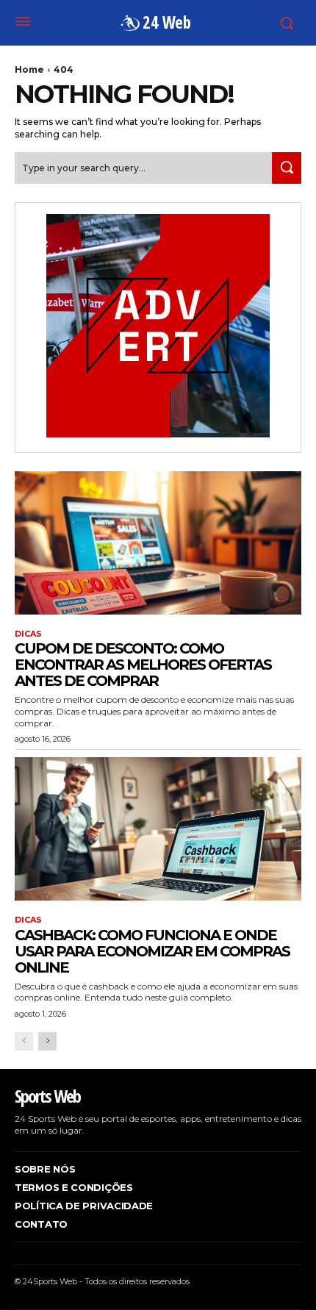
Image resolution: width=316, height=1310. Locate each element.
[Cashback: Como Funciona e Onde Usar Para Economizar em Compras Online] (158, 829)
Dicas (28, 634)
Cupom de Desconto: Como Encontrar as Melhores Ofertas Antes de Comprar (143, 665)
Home (29, 69)
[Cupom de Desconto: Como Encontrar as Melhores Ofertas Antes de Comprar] (158, 543)
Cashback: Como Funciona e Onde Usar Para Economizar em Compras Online (152, 951)
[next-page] (47, 1041)
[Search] (286, 168)
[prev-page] (24, 1041)
